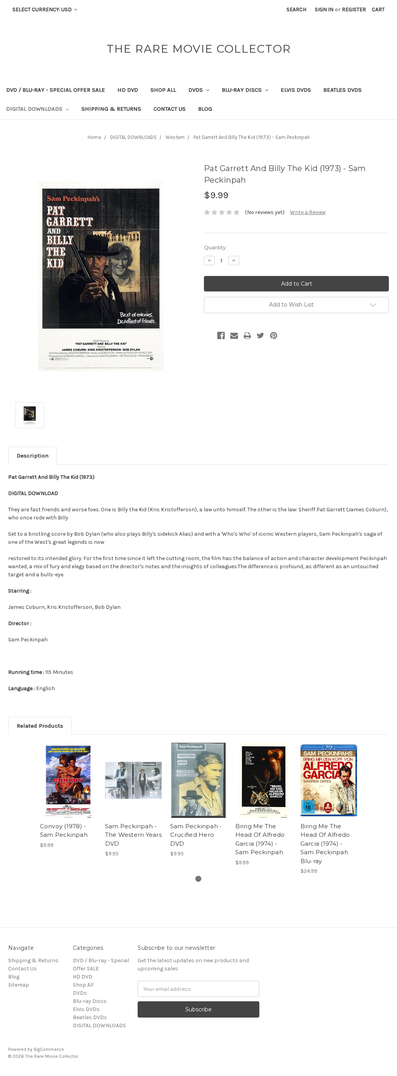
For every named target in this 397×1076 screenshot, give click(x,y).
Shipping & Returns (111, 108)
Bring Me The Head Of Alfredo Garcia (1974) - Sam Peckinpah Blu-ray (325, 843)
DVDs (196, 89)
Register (354, 9)
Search (296, 9)
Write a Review (308, 212)
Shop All (163, 89)
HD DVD (127, 89)
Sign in (324, 9)
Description (32, 455)
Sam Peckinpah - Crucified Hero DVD (196, 834)
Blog (205, 108)
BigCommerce (49, 1049)
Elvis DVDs (296, 89)
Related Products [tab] (40, 725)
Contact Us (170, 108)
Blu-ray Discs (242, 89)
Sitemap (18, 985)
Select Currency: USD (42, 9)
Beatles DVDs (342, 89)
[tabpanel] (68, 796)
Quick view (68, 773)
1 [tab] (198, 879)
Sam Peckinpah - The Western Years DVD (133, 834)
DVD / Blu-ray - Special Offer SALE (55, 89)
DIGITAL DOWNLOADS (35, 108)
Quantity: (215, 247)
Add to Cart (68, 787)
